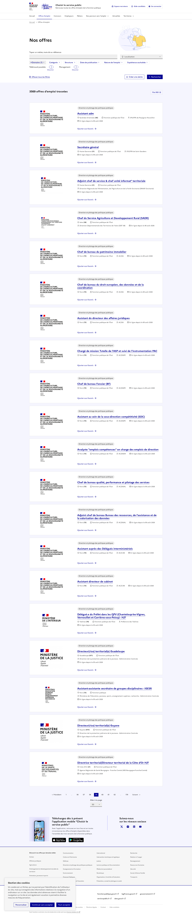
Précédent (57, 795)
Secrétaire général (88, 147)
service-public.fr (103, 898)
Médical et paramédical (104, 869)
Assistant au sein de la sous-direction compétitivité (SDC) (111, 417)
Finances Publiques (69, 877)
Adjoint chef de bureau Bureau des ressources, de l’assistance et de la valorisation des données (117, 516)
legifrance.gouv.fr (128, 894)
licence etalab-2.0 (72, 912)
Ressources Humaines (137, 865)
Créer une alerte (136, 77)
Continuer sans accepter (42, 904)
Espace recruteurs (121, 6)
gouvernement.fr (146, 894)
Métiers (80, 16)
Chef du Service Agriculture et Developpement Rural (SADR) (113, 218)
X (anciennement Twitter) (121, 826)
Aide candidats (139, 6)
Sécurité (133, 869)
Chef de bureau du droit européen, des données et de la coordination (110, 286)
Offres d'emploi (44, 16)
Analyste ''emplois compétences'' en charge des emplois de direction (118, 449)
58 (90, 795)
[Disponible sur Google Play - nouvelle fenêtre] (76, 840)
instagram (128, 826)
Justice (99, 861)
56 (77, 795)
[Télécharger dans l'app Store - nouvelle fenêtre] (59, 840)
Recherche (133, 853)
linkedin (134, 826)
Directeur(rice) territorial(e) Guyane (98, 725)
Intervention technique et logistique (108, 857)
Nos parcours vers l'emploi (96, 16)
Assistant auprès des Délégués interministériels (105, 549)
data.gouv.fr (119, 898)
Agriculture (33, 865)
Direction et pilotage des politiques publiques (77, 865)
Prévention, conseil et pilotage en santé (109, 881)
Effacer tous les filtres (41, 77)
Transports (133, 877)
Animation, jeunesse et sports (38, 876)
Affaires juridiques (35, 861)
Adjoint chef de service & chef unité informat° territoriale (111, 181)
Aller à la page (96, 800)
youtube (140, 826)
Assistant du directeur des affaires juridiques (103, 318)
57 (84, 795)
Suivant (135, 795)
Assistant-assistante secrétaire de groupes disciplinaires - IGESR (114, 688)
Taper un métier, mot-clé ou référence (45, 52)
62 (115, 795)
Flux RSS (155, 92)
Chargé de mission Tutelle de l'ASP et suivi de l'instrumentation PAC (117, 351)
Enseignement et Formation (72, 869)
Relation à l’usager (136, 857)
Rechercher (156, 77)
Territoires (127, 16)
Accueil (32, 16)
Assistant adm (85, 113)
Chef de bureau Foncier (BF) (94, 384)
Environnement (68, 873)
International (101, 853)
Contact (103, 907)
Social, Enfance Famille (137, 873)
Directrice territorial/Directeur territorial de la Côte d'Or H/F (113, 763)
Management (64, 67)
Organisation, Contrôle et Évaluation (108, 877)
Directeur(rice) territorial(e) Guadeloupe (101, 651)
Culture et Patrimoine (70, 857)
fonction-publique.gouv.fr (107, 894)
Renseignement (135, 861)
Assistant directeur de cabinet (95, 581)
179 (127, 795)
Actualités (116, 16)
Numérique (100, 873)
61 (108, 795)
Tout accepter (64, 904)
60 (102, 795)
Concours (57, 16)
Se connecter (156, 6)
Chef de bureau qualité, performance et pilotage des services (113, 482)
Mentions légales (91, 907)
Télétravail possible (37, 67)
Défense (65, 861)
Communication (68, 853)
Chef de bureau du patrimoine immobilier (101, 252)
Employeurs (69, 16)
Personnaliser (21, 904)
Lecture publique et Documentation (108, 865)
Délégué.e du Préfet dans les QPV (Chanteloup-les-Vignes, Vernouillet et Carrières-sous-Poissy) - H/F (111, 616)
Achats (31, 857)
